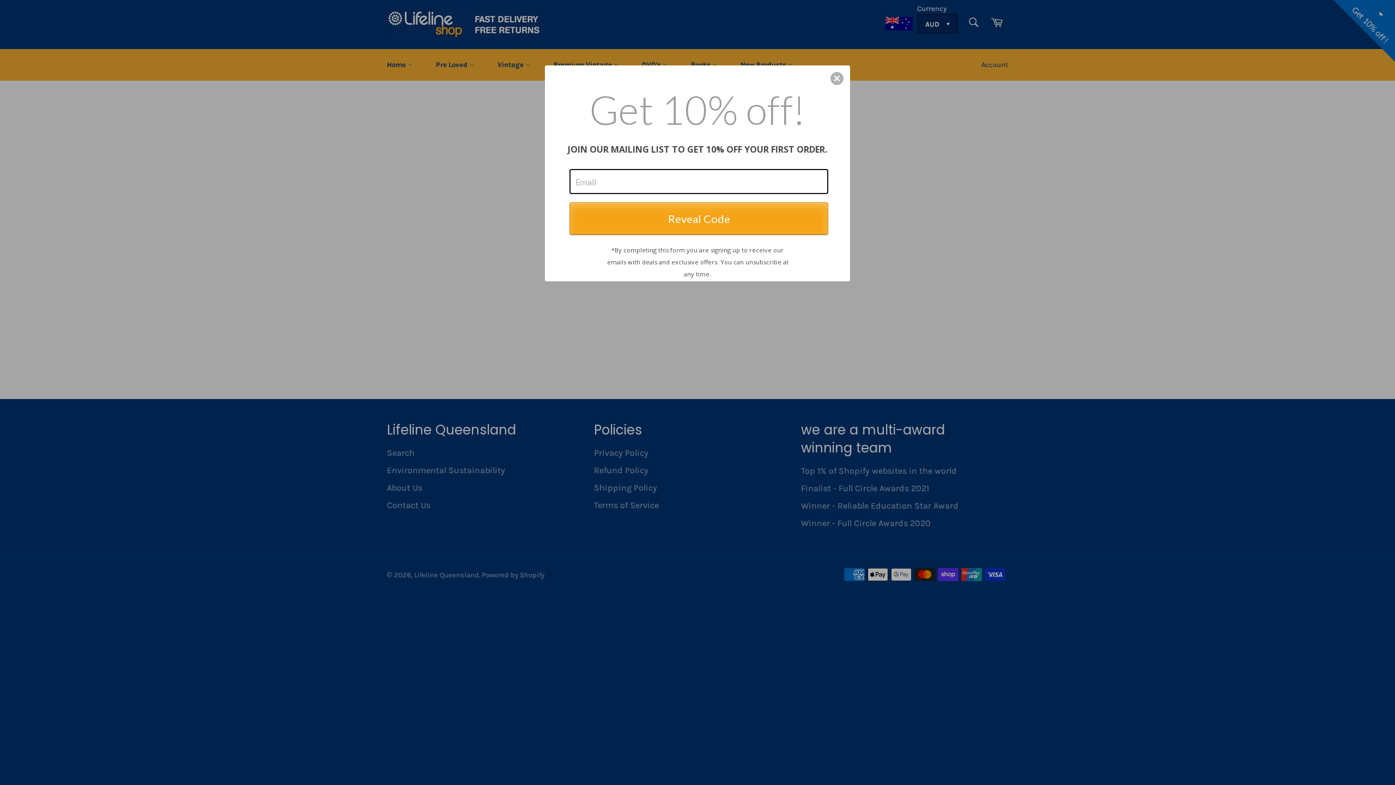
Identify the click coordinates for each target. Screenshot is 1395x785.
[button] (837, 78)
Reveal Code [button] (699, 218)
